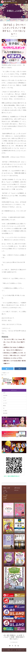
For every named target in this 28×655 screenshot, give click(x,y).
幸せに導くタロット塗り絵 (14, 589)
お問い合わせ (16, 490)
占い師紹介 (5, 410)
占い (4, 408)
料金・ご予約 (5, 491)
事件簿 (4, 405)
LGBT (4, 392)
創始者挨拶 (5, 496)
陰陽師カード (8, 532)
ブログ (4, 397)
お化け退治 (5, 395)
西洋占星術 (5, 413)
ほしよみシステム (5, 437)
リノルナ (16, 36)
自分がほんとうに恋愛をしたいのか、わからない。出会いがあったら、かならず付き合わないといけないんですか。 (15, 355)
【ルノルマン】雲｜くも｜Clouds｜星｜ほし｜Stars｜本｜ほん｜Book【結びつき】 (15, 342)
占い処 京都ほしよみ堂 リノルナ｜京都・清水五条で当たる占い (14, 637)
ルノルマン (5, 403)
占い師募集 (5, 498)
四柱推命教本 (19, 532)
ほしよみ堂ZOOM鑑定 (6, 427)
